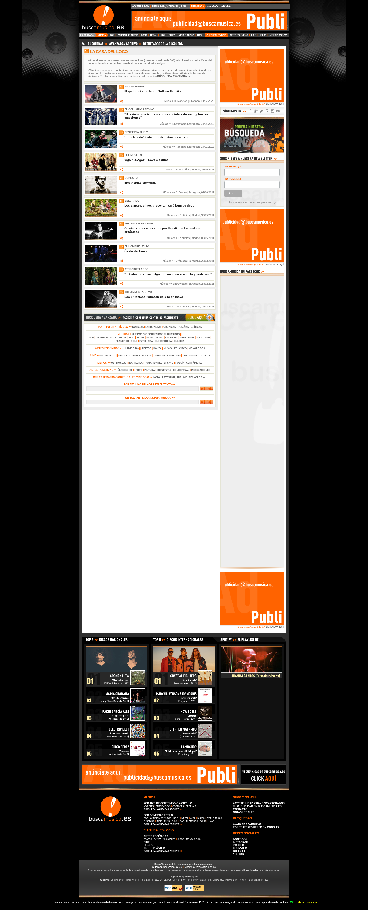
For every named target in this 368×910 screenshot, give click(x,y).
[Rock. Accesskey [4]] (143, 36)
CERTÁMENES (194, 362)
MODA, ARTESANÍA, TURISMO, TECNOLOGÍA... (180, 377)
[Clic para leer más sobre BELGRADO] (101, 215)
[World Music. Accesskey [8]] (186, 36)
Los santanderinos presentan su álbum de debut (160, 205)
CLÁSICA (179, 341)
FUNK (191, 337)
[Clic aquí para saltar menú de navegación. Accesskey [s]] (184, 3)
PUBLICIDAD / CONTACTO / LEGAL (170, 7)
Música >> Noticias (175, 101)
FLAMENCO (122, 341)
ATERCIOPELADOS (136, 269)
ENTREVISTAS (153, 327)
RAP (207, 337)
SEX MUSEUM (133, 155)
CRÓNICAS (169, 327)
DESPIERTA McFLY (136, 132)
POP (91, 337)
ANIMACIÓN (174, 355)
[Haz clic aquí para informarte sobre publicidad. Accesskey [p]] (263, 783)
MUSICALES (170, 348)
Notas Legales (250, 870)
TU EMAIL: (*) (232, 166)
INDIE (183, 337)
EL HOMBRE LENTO (137, 246)
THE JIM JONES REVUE (139, 223)
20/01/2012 (207, 146)
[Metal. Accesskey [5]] (153, 36)
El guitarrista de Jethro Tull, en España (152, 91)
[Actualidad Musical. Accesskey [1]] (102, 36)
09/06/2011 (207, 192)
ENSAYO (169, 362)
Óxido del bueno (136, 251)
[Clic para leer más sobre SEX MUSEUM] (101, 170)
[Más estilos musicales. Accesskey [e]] (200, 36)
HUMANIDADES (153, 362)
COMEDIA (134, 355)
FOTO (139, 370)
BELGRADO (132, 200)
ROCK (113, 337)
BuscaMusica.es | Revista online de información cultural (183, 864)
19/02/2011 (207, 306)
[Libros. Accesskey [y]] (262, 36)
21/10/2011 (207, 169)
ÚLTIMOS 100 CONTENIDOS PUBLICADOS (156, 334)
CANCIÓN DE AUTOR (160, 818)
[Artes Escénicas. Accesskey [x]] (239, 36)
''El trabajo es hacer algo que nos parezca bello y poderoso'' (168, 274)
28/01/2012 (207, 123)
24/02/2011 (207, 283)
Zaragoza (194, 123)
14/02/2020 (207, 101)
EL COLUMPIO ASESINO (139, 109)
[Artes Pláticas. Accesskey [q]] (278, 36)
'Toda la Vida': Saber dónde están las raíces (156, 137)
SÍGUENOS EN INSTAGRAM (272, 111)
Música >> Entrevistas (173, 123)
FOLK (134, 341)
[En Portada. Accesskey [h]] (87, 36)
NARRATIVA (136, 362)
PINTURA (149, 370)
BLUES (140, 337)
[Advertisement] (209, 20)
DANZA (157, 348)
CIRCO (183, 348)
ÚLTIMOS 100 (131, 348)
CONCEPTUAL (181, 370)
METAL (123, 337)
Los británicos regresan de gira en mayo (153, 296)
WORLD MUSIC (154, 337)
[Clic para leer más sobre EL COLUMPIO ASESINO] (101, 124)
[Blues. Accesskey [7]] (172, 36)
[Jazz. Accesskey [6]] (163, 36)
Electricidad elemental (140, 182)
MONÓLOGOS (197, 348)
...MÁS (211, 821)
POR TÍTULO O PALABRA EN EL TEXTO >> (150, 384)
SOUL (199, 337)
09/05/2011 (207, 238)
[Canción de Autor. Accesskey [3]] (127, 36)
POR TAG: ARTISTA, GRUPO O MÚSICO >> (150, 397)
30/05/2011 (207, 215)
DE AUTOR (102, 337)
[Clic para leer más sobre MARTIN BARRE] (101, 101)
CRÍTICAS (196, 327)
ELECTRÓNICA (163, 341)
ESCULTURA (164, 370)
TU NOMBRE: (232, 179)
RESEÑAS (183, 327)
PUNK (142, 341)
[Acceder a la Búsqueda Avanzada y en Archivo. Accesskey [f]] (252, 152)
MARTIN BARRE (135, 86)
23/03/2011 (207, 260)
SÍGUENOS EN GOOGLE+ (256, 111)
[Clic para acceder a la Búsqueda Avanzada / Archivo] (132, 45)
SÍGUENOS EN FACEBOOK (250, 111)
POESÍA (179, 362)
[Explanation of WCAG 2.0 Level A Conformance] (194, 891)
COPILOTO (131, 177)
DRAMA (122, 355)
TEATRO (146, 348)
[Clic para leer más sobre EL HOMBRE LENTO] (101, 261)
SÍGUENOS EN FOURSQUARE (267, 111)
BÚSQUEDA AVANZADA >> (174, 76)
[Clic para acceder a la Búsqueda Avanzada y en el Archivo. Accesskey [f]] (150, 320)
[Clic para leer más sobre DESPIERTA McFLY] (101, 147)
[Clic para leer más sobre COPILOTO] (101, 193)
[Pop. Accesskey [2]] (112, 36)
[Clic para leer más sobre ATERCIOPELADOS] (101, 284)
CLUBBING (171, 337)
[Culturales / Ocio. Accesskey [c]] (217, 36)
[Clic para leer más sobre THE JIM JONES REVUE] (101, 238)
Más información (307, 902)
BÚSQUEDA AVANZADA (212, 7)
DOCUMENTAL (191, 355)
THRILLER (159, 355)
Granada (194, 101)
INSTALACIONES (200, 370)
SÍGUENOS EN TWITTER (261, 111)
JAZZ (132, 337)
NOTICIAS (138, 327)
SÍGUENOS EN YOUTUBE (278, 111)
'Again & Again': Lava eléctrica (146, 160)
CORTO (205, 355)
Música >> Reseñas (175, 146)
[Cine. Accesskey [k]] (253, 36)
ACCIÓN (146, 355)
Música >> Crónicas (175, 192)
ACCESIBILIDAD (140, 7)
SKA (150, 341)
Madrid (196, 169)
